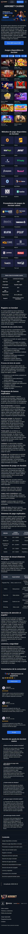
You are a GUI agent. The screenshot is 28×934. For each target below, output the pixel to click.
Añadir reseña (14, 681)
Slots (23, 56)
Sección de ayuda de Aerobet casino (11, 876)
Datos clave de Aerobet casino (9, 849)
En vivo (10, 56)
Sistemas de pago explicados (9, 861)
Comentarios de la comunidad (9, 873)
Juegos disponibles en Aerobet (9, 840)
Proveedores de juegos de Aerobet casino (12, 846)
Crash (16, 56)
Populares (3, 56)
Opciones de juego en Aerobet (9, 858)
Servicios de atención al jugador (10, 867)
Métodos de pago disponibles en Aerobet (12, 843)
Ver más (14, 732)
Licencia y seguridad (7, 870)
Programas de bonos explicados (10, 855)
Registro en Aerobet (7, 852)
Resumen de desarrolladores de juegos (11, 864)
